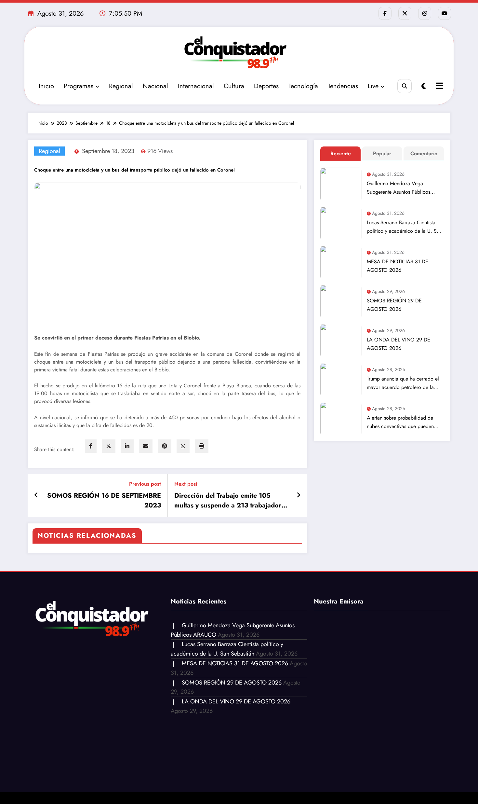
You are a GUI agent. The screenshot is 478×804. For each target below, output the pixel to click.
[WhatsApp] (183, 446)
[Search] (404, 86)
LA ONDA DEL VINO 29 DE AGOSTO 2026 (398, 344)
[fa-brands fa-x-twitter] (404, 13)
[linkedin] (127, 446)
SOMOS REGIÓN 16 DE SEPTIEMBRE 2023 (104, 500)
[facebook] (91, 446)
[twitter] (108, 446)
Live (373, 86)
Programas (78, 86)
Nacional (155, 86)
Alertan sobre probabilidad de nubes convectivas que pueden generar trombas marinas (400, 422)
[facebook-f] (385, 13)
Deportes (266, 86)
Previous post (145, 484)
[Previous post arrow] (36, 495)
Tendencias (343, 86)
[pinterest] (164, 446)
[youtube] (444, 13)
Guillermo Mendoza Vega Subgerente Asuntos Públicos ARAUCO (398, 188)
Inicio (46, 86)
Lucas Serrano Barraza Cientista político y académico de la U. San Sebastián (404, 227)
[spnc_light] (423, 86)
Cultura (234, 86)
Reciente (340, 153)
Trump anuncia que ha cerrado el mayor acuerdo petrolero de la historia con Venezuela (403, 383)
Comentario (423, 153)
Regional (121, 86)
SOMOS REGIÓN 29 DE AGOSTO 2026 (394, 305)
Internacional (196, 86)
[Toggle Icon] (439, 86)
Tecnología (303, 86)
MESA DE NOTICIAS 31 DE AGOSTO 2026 (397, 266)
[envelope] (146, 446)
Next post (185, 484)
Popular (382, 153)
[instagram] (424, 13)
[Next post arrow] (298, 495)
